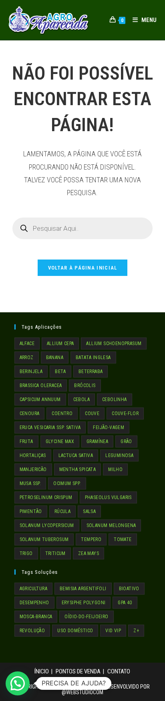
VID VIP (113, 630)
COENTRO (62, 413)
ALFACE (27, 343)
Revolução (32, 630)
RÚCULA (62, 511)
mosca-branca (36, 616)
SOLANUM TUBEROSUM (44, 539)
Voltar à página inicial (82, 268)
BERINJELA (31, 371)
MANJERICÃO (33, 469)
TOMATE (122, 539)
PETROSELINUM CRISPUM (46, 497)
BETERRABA (90, 371)
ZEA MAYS (88, 553)
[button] (18, 683)
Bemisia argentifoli (83, 588)
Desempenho (34, 602)
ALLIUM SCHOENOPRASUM (113, 343)
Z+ (136, 630)
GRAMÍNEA (97, 441)
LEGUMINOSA (119, 455)
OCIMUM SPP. (66, 483)
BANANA (54, 357)
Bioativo (129, 588)
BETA (60, 371)
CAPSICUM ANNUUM (40, 399)
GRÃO (126, 441)
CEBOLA (81, 399)
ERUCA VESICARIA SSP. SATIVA (50, 427)
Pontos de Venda (78, 671)
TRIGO (26, 553)
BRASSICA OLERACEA (41, 385)
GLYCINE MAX (60, 441)
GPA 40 (125, 602)
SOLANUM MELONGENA (111, 525)
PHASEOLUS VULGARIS (108, 497)
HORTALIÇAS (33, 455)
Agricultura (33, 588)
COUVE (92, 413)
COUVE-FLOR (125, 413)
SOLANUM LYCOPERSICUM (47, 525)
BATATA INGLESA (93, 357)
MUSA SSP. (30, 483)
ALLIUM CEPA (60, 343)
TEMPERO (91, 539)
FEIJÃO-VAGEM (108, 427)
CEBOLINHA (114, 399)
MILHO (115, 469)
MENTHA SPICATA (77, 469)
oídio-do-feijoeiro (86, 616)
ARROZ (27, 357)
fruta (26, 441)
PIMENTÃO (31, 511)
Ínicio (41, 671)
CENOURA (30, 413)
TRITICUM (55, 553)
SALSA (89, 511)
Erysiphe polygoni (84, 602)
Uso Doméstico (75, 630)
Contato (118, 671)
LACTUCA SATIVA (75, 455)
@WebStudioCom (82, 692)
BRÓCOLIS (84, 385)
